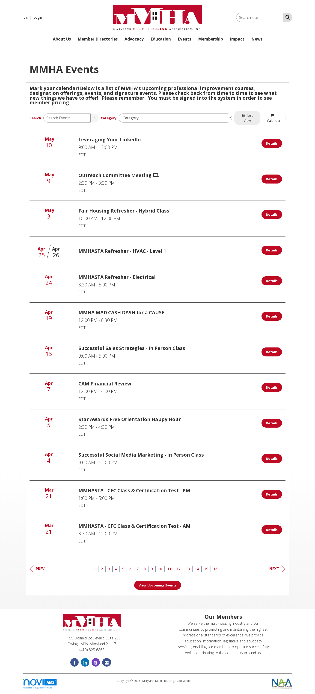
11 (169, 569)
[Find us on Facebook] (74, 662)
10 (160, 569)
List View (248, 118)
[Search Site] (286, 17)
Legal (195, 681)
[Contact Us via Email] (106, 662)
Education (161, 39)
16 (215, 569)
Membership (210, 39)
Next (274, 568)
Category (108, 118)
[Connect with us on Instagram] (96, 662)
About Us (62, 39)
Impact (237, 39)
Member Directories (98, 39)
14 (197, 569)
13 (188, 569)
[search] (94, 118)
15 (206, 569)
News (256, 39)
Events (184, 39)
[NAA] (282, 683)
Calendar (272, 120)
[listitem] (28, 17)
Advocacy (134, 39)
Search (35, 118)
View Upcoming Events (158, 585)
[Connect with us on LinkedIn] (85, 662)
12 (178, 569)
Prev (40, 568)
